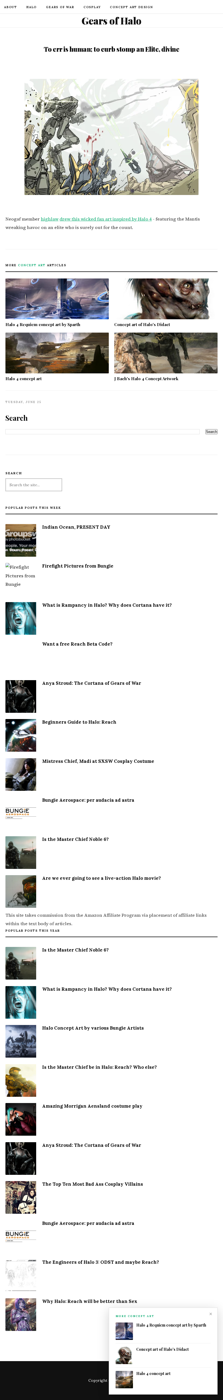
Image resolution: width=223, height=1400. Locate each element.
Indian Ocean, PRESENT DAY (76, 527)
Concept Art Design (131, 7)
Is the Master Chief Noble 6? (75, 839)
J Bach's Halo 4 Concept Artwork (146, 378)
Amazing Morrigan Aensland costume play (92, 1106)
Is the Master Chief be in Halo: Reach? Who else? (99, 1067)
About (10, 7)
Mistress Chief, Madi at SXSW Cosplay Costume (98, 761)
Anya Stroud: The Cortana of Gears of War (91, 683)
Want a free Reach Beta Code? (77, 644)
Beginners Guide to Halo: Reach (79, 722)
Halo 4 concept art (23, 378)
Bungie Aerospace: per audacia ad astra (88, 800)
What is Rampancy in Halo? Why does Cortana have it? (107, 605)
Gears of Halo (111, 20)
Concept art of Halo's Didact (142, 324)
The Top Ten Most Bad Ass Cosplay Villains (92, 1184)
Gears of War (60, 7)
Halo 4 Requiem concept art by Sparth (42, 324)
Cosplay (92, 7)
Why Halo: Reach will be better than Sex (89, 1301)
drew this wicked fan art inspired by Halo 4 (106, 219)
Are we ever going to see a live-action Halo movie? (101, 878)
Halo (31, 7)
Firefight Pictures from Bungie (77, 566)
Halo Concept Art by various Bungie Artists (93, 1028)
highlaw (49, 219)
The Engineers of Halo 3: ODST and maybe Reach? (100, 1262)
